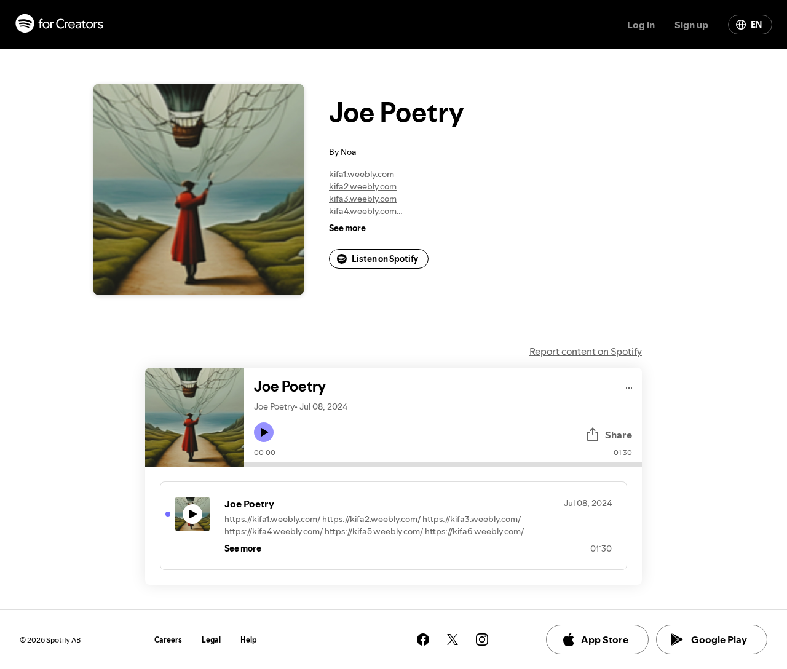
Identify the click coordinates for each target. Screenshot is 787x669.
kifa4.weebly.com (363, 211)
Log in (641, 24)
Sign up (691, 24)
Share (618, 434)
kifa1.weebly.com (361, 174)
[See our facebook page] (423, 639)
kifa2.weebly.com (363, 186)
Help (248, 640)
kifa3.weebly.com (363, 198)
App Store (604, 639)
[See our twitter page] (452, 639)
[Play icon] (264, 432)
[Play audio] (629, 385)
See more (347, 228)
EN (756, 24)
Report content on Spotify (585, 351)
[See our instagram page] (482, 639)
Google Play (719, 639)
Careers (168, 640)
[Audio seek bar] (443, 464)
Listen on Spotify (385, 259)
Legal (211, 640)
